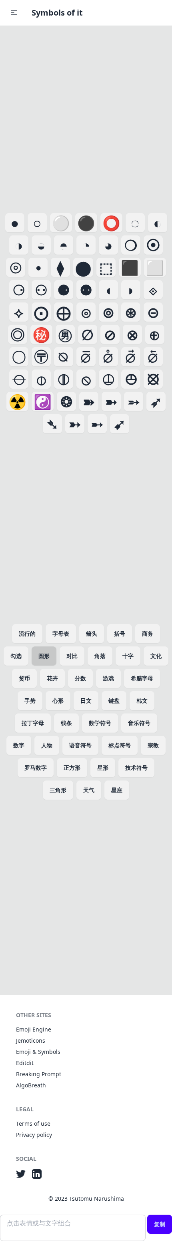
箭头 (91, 633)
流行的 (27, 633)
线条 (66, 723)
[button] (14, 12)
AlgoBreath (31, 1085)
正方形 (72, 767)
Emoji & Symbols (38, 1051)
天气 (88, 790)
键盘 (114, 700)
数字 (18, 745)
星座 (116, 790)
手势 (30, 700)
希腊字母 (142, 678)
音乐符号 (139, 723)
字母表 (60, 633)
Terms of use (33, 1123)
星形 (102, 767)
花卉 (52, 678)
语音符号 (80, 745)
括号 (119, 633)
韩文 (142, 700)
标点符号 (119, 745)
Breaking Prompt (38, 1074)
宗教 (153, 745)
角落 (100, 656)
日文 (86, 700)
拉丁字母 (33, 723)
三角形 (58, 790)
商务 (147, 633)
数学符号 (100, 723)
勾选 (16, 656)
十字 (128, 656)
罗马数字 (35, 767)
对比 (72, 656)
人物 (46, 745)
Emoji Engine (33, 1029)
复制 (159, 1224)
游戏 (108, 678)
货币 (24, 678)
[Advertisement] (86, 118)
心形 (58, 700)
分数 (80, 678)
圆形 (44, 656)
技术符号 (136, 767)
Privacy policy (34, 1134)
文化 (156, 656)
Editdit (25, 1063)
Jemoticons (30, 1040)
